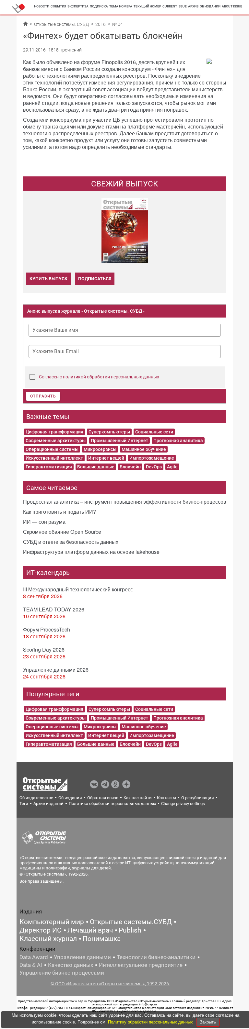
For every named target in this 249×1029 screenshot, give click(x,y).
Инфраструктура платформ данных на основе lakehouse (91, 551)
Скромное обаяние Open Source (62, 531)
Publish (130, 930)
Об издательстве (36, 797)
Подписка (99, 6)
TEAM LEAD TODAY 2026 (53, 609)
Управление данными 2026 (56, 669)
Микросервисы (100, 449)
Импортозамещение (151, 458)
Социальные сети (154, 431)
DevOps (154, 466)
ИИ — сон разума (44, 521)
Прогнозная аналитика (178, 440)
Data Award (33, 957)
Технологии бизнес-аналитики (156, 957)
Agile (172, 466)
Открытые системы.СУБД (131, 922)
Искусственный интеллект (54, 458)
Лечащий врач (90, 930)
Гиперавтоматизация (49, 466)
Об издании (210, 6)
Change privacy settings (183, 803)
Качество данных (70, 965)
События (58, 6)
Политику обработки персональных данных (151, 1022)
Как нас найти (138, 797)
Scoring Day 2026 (44, 649)
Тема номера (120, 6)
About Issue (232, 6)
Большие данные (95, 466)
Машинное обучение (144, 449)
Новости (41, 6)
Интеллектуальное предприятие (141, 965)
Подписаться (94, 278)
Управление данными (82, 957)
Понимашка (102, 939)
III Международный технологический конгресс (78, 589)
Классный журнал (48, 939)
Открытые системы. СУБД (61, 24)
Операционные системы (52, 449)
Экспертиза (78, 6)
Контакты (166, 797)
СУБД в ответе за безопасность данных (70, 541)
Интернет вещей (106, 458)
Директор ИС (40, 930)
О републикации (197, 797)
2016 (100, 24)
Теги (23, 803)
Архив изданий (48, 803)
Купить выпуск (48, 278)
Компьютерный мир (51, 922)
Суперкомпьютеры (109, 431)
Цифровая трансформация (54, 431)
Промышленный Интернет (119, 440)
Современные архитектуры (56, 440)
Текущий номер (147, 6)
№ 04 (117, 24)
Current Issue (174, 6)
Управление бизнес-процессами (61, 972)
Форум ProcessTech (46, 629)
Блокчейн (130, 466)
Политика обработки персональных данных (112, 803)
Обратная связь (102, 797)
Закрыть (208, 1022)
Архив (193, 6)
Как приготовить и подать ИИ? (59, 511)
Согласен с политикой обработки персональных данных (99, 376)
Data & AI (30, 965)
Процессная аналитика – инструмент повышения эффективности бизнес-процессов (124, 501)
